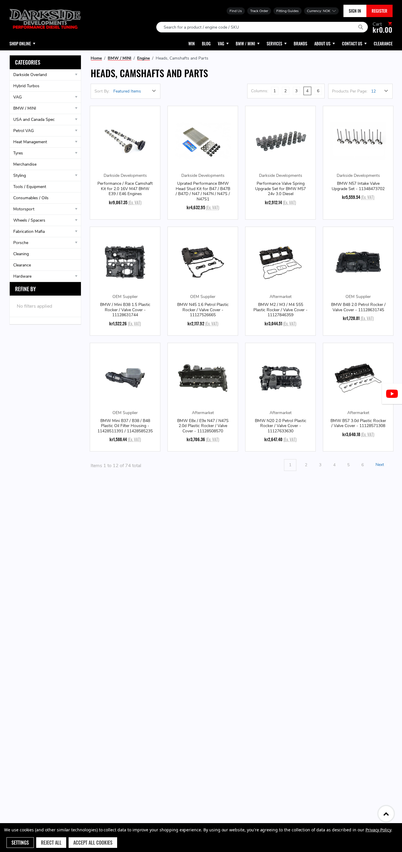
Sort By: (101, 91)
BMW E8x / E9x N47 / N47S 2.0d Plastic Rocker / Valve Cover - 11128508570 (203, 426)
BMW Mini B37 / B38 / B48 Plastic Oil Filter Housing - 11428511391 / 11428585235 (125, 426)
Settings (20, 842)
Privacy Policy (378, 830)
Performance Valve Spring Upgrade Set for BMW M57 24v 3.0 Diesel (280, 189)
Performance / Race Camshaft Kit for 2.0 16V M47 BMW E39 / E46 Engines (125, 189)
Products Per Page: (349, 91)
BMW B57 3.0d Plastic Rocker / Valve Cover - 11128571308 (358, 423)
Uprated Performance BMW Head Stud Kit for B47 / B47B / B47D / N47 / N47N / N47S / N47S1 (203, 191)
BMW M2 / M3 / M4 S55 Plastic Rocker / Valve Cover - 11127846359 (280, 310)
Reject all (51, 842)
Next (380, 465)
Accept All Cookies (92, 842)
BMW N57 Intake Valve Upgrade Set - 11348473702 (358, 186)
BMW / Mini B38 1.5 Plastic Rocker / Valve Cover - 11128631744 (125, 310)
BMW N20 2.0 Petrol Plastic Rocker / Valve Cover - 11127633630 (280, 426)
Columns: (259, 91)
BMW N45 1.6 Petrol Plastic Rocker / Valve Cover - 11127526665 (203, 310)
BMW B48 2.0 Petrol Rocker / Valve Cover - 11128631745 (358, 307)
